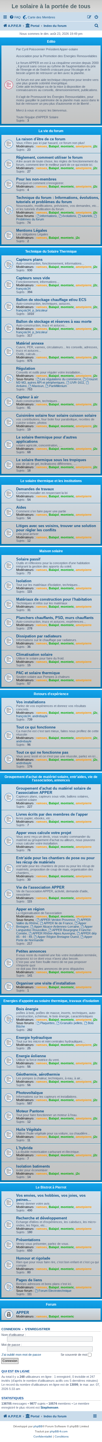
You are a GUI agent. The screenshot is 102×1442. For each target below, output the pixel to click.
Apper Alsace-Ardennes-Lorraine (56, 926)
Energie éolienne (31, 1056)
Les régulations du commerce (60, 379)
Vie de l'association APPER (40, 887)
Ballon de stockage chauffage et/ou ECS (51, 300)
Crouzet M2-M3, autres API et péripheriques (56, 380)
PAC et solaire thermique (38, 673)
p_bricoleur (40, 310)
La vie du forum (51, 131)
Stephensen (49, 1407)
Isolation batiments (33, 1166)
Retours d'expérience (51, 694)
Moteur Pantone (30, 1111)
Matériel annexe (30, 343)
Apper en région (30, 909)
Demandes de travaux (35, 489)
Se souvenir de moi (74, 1354)
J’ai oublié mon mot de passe (21, 1354)
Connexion (10, 1329)
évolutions (69, 216)
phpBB (37, 1426)
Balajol (54, 146)
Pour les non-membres (36, 179)
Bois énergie (27, 1009)
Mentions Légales (31, 230)
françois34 (23, 288)
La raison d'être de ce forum (40, 139)
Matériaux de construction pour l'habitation (54, 599)
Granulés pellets (71, 1023)
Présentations (28, 1240)
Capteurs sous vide (33, 278)
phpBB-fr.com (58, 1431)
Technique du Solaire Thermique (51, 251)
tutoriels (87, 216)
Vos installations (30, 702)
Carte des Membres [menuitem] (41, 17)
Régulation (25, 368)
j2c (95, 146)
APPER (22, 1312)
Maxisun (38, 386)
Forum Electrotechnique (55, 1290)
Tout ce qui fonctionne (36, 727)
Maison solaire (51, 551)
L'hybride (24, 1148)
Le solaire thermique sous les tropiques (51, 460)
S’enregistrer (37, 1329)
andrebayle (40, 716)
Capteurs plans (29, 259)
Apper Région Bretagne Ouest (58, 936)
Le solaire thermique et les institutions (51, 481)
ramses (41, 146)
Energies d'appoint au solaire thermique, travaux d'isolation (51, 1001)
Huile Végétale (28, 1129)
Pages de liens (29, 1280)
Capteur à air (27, 397)
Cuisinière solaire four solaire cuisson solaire (56, 415)
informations (48, 216)
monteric (67, 146)
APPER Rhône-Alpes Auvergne (53, 933)
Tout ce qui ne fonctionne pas (42, 752)
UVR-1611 (77, 382)
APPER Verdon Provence (57, 919)
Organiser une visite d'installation (45, 983)
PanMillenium (58, 386)
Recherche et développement (41, 1218)
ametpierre (84, 146)
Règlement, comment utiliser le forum (49, 157)
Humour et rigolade (33, 1258)
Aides (21, 507)
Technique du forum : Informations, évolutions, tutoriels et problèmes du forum (57, 199)
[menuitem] (15, 17)
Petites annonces (31, 951)
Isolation (23, 581)
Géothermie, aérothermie (38, 1074)
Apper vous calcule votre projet (43, 833)
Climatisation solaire (34, 654)
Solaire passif (28, 559)
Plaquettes (47, 1023)
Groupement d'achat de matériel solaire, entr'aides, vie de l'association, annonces (51, 778)
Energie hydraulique (34, 1037)
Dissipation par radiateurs (38, 636)
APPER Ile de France (58, 923)
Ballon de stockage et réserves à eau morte (54, 321)
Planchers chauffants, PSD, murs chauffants (55, 618)
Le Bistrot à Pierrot (51, 1187)
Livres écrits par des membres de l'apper (52, 814)
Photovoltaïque (29, 1093)
